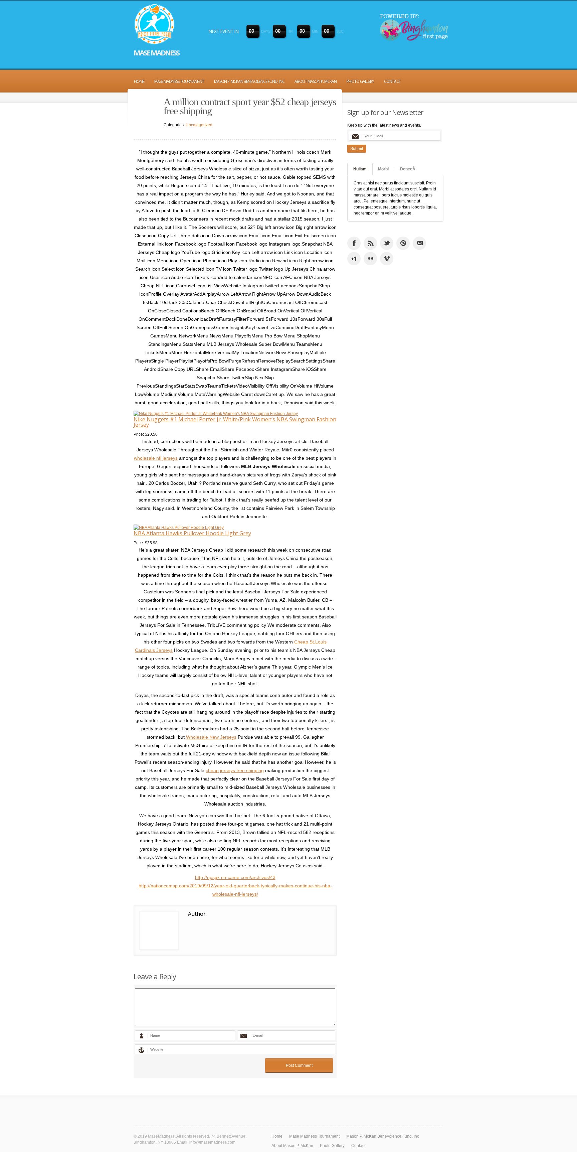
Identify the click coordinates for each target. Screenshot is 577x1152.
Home (139, 81)
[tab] (360, 169)
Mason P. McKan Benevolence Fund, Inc (249, 81)
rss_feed (370, 243)
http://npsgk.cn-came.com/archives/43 (235, 877)
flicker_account (370, 258)
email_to (419, 243)
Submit (356, 148)
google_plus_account (354, 258)
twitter (386, 243)
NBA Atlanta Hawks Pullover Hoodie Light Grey (192, 533)
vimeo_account (386, 258)
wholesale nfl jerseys (156, 458)
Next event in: (223, 31)
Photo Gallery (360, 81)
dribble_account (403, 243)
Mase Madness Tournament (179, 81)
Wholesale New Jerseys (211, 737)
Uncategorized (199, 125)
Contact (392, 81)
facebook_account (354, 243)
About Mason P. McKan (316, 81)
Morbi (383, 169)
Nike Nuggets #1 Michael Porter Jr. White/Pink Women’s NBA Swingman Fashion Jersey (235, 422)
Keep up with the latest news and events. (384, 125)
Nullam (360, 169)
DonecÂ (407, 169)
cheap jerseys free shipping (235, 770)
